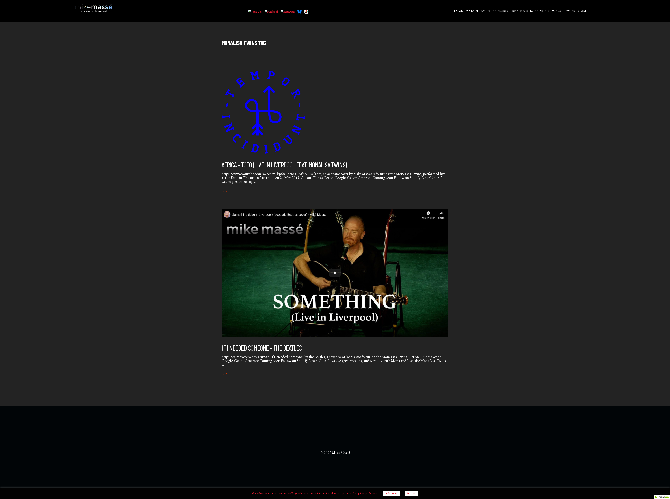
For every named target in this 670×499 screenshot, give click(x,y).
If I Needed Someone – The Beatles (262, 348)
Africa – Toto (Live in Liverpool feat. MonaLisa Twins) (284, 165)
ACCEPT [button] (411, 493)
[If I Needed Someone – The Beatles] (335, 273)
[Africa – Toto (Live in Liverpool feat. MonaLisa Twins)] (263, 112)
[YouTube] (255, 12)
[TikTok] (306, 11)
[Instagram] (288, 12)
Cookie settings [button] (391, 493)
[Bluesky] (299, 12)
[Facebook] (271, 12)
